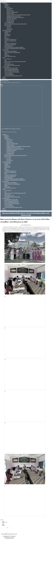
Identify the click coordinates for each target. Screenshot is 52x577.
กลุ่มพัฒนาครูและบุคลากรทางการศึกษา (13, 16)
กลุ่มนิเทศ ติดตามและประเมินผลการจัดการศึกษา (15, 17)
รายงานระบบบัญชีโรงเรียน (9, 74)
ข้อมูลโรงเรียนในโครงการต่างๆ (10, 56)
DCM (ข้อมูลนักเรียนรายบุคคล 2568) (11, 199)
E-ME (5, 36)
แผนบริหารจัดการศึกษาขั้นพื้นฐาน (10, 51)
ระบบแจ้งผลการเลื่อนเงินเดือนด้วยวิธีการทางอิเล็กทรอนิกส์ (14, 48)
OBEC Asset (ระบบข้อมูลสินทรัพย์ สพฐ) (11, 69)
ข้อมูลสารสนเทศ (5, 49)
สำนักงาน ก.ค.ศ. (7, 62)
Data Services (7, 186)
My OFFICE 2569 (7, 31)
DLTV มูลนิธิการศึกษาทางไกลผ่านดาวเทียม (12, 65)
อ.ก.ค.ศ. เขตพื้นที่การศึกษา (9, 22)
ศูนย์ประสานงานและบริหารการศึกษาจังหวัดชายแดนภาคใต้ (15, 61)
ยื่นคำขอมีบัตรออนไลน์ (8, 177)
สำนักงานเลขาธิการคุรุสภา (9, 64)
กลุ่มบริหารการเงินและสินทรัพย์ (12, 12)
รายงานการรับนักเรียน (8, 73)
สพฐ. (5, 60)
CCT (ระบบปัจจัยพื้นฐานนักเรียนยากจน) (11, 70)
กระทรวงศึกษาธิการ (8, 190)
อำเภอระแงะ (8, 26)
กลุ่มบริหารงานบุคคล (10, 13)
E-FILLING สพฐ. (7, 35)
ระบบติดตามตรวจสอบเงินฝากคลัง (10, 43)
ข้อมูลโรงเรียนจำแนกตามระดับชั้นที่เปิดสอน (12, 52)
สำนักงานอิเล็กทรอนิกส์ (6, 30)
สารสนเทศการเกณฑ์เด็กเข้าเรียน (10, 40)
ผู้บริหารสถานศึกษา (7, 25)
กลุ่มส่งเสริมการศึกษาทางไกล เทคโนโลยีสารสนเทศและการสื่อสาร (18, 14)
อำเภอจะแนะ (8, 27)
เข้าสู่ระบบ (4, 78)
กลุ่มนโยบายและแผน (10, 10)
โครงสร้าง (6, 5)
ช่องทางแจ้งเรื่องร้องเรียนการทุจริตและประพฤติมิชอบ (13, 47)
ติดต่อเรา (4, 77)
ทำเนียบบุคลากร (7, 138)
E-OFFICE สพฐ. (7, 34)
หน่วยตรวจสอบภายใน (10, 151)
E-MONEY (6, 164)
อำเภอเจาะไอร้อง (9, 29)
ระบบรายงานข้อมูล (5, 66)
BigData (5, 53)
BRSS (5, 173)
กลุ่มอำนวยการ (9, 9)
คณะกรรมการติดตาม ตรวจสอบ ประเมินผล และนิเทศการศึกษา (15, 23)
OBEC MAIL (6, 38)
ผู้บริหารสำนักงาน (9, 8)
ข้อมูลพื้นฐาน (4, 3)
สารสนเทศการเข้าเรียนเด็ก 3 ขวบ (10, 39)
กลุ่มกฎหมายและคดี (10, 21)
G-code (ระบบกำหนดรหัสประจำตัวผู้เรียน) (11, 203)
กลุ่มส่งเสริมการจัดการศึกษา (11, 18)
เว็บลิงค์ (3, 57)
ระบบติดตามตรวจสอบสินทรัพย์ (9, 44)
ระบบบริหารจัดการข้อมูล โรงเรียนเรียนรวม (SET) (13, 75)
